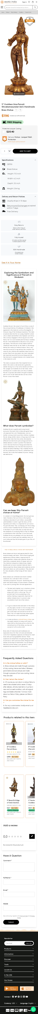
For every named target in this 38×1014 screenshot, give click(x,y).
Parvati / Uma (28, 12)
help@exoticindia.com (10, 708)
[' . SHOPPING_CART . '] (33, 2)
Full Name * (7, 878)
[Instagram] (21, 997)
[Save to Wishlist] (16, 110)
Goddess (21, 12)
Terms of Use (23, 916)
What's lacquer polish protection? (16, 141)
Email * (5, 890)
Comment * (7, 861)
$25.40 (10, 131)
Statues (8, 12)
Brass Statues (14, 12)
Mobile (5, 904)
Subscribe (29, 943)
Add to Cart (25, 151)
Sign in (24, 2)
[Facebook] (13, 997)
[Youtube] (27, 997)
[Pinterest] (19, 997)
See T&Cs (23, 229)
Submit (11, 922)
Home (3, 12)
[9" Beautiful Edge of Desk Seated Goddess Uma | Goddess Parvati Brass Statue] (14, 797)
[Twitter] (16, 997)
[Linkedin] (24, 997)
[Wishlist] (29, 2)
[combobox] (18, 7)
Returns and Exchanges (17, 206)
